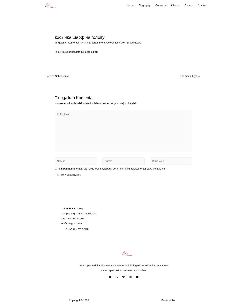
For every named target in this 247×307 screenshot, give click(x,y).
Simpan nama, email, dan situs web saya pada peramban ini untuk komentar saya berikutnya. (112, 168)
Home (130, 5)
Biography (144, 5)
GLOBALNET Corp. (77, 229)
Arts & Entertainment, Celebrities (99, 42)
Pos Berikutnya (190, 76)
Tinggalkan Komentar (67, 42)
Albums (175, 5)
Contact (202, 5)
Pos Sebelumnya (58, 76)
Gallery (189, 5)
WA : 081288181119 (72, 218)
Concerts (160, 5)
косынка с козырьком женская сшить (76, 51)
